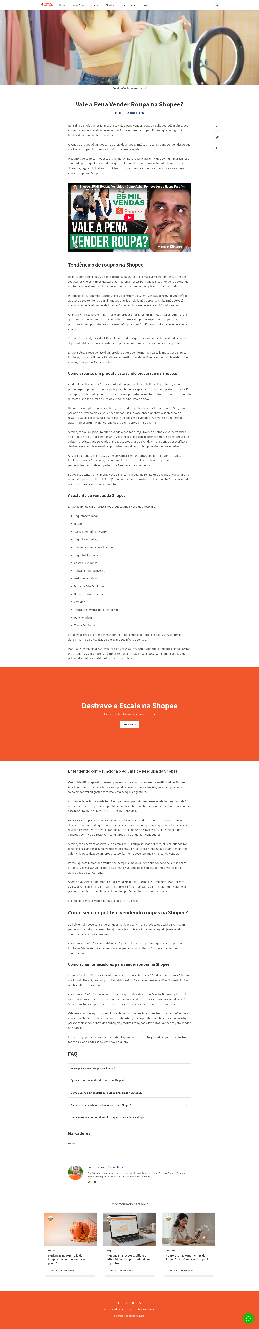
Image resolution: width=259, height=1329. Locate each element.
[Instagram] (126, 1303)
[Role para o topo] (217, 127)
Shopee (132, 277)
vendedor (170, 1250)
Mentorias (112, 5)
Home (62, 5)
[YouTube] (133, 1303)
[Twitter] (217, 137)
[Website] (89, 1181)
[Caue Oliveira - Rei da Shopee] (75, 1172)
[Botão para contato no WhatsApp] (248, 1318)
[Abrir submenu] (145, 5)
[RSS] (140, 1303)
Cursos (97, 5)
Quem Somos (79, 5)
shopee (119, 112)
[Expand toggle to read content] (186, 1068)
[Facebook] (217, 148)
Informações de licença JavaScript (129, 1315)
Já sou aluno (130, 5)
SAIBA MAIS (129, 724)
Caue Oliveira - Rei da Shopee (106, 1167)
